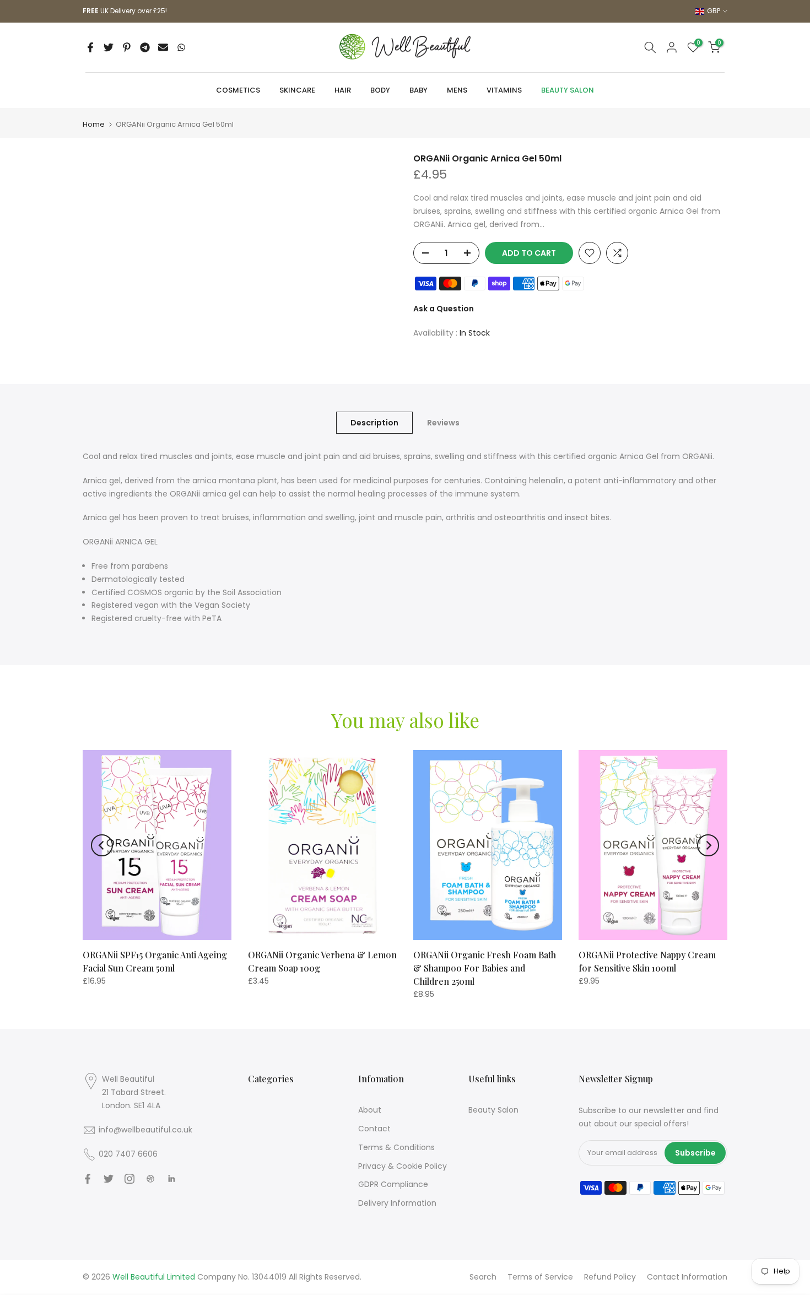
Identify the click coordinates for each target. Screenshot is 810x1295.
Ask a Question (443, 308)
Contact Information (687, 1276)
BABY (418, 90)
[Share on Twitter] (109, 47)
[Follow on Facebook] (88, 1178)
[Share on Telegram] (145, 47)
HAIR (342, 90)
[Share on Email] (163, 47)
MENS (457, 90)
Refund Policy (610, 1276)
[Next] (708, 845)
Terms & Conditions (396, 1147)
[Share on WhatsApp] (181, 47)
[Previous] (102, 845)
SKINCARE (297, 90)
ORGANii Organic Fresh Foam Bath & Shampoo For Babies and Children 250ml (484, 968)
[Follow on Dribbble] (150, 1178)
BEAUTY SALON (567, 90)
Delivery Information (397, 1202)
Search (482, 1276)
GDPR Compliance (393, 1184)
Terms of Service (540, 1276)
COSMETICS (238, 90)
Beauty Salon (493, 1109)
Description (374, 422)
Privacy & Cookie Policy (402, 1166)
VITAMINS (504, 90)
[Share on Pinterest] (127, 47)
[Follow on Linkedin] (171, 1178)
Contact (374, 1128)
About (369, 1109)
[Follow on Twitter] (109, 1178)
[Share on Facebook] (90, 47)
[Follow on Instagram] (129, 1178)
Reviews (443, 422)
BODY (380, 90)
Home (94, 124)
